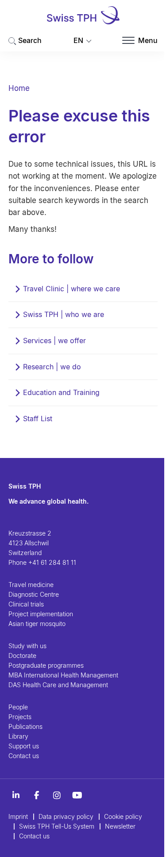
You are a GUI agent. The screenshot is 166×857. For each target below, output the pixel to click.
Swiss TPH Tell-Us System (56, 826)
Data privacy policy (66, 816)
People (18, 707)
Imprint (18, 816)
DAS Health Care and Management (58, 685)
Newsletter (120, 826)
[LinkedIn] (15, 795)
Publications (25, 726)
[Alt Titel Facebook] (36, 795)
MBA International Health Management (63, 675)
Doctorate (22, 655)
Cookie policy (123, 816)
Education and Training (61, 392)
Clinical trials (26, 604)
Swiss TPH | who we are (63, 314)
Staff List (37, 418)
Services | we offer (54, 340)
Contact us (23, 755)
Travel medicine (31, 584)
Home (19, 88)
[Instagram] (56, 795)
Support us (23, 746)
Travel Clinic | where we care (71, 288)
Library (18, 736)
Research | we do (52, 366)
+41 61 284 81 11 (52, 562)
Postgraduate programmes (46, 665)
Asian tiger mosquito (37, 623)
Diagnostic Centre (33, 594)
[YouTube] (77, 795)
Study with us (27, 646)
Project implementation (40, 614)
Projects (19, 716)
